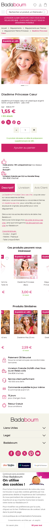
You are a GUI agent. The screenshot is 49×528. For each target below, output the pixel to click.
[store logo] (13, 4)
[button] (44, 60)
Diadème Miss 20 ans (25, 337)
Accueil (4, 28)
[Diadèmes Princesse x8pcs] (25, 267)
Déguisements (16, 28)
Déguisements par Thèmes (35, 28)
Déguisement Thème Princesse (16, 31)
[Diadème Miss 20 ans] (25, 322)
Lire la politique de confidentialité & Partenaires (22, 516)
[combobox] (27, 12)
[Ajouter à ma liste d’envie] (7, 258)
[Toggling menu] (3, 12)
